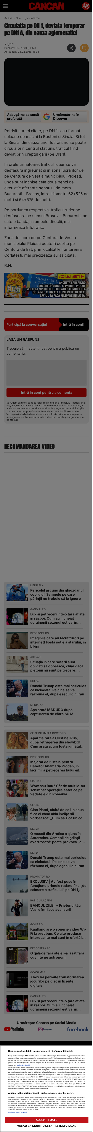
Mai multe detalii (23, 1065)
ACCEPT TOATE (47, 1120)
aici (52, 1079)
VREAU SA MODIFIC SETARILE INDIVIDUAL (46, 1125)
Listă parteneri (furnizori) (18, 1112)
